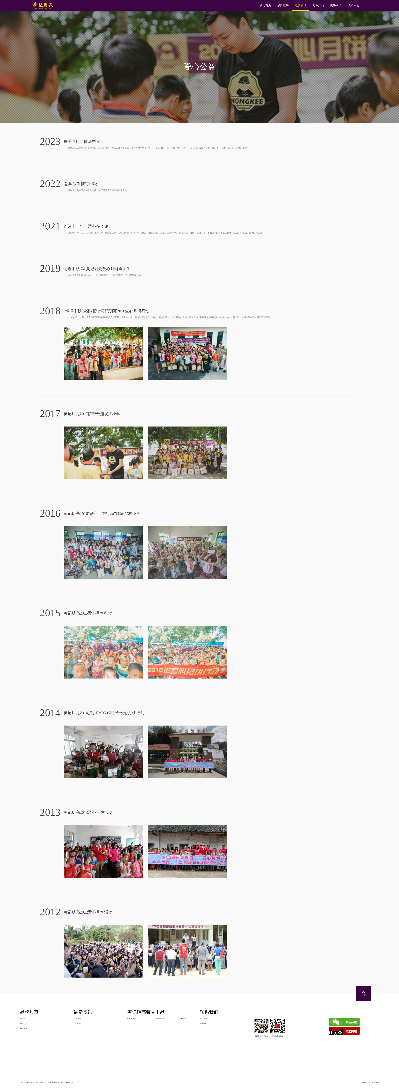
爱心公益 (199, 66)
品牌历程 (23, 1023)
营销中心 (203, 1023)
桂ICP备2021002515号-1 (71, 1082)
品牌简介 (23, 1018)
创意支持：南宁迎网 (370, 1082)
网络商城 (335, 5)
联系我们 (353, 5)
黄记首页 (265, 5)
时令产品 (318, 5)
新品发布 (77, 1018)
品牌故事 (283, 5)
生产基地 (203, 1018)
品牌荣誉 (23, 1028)
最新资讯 (300, 5)
